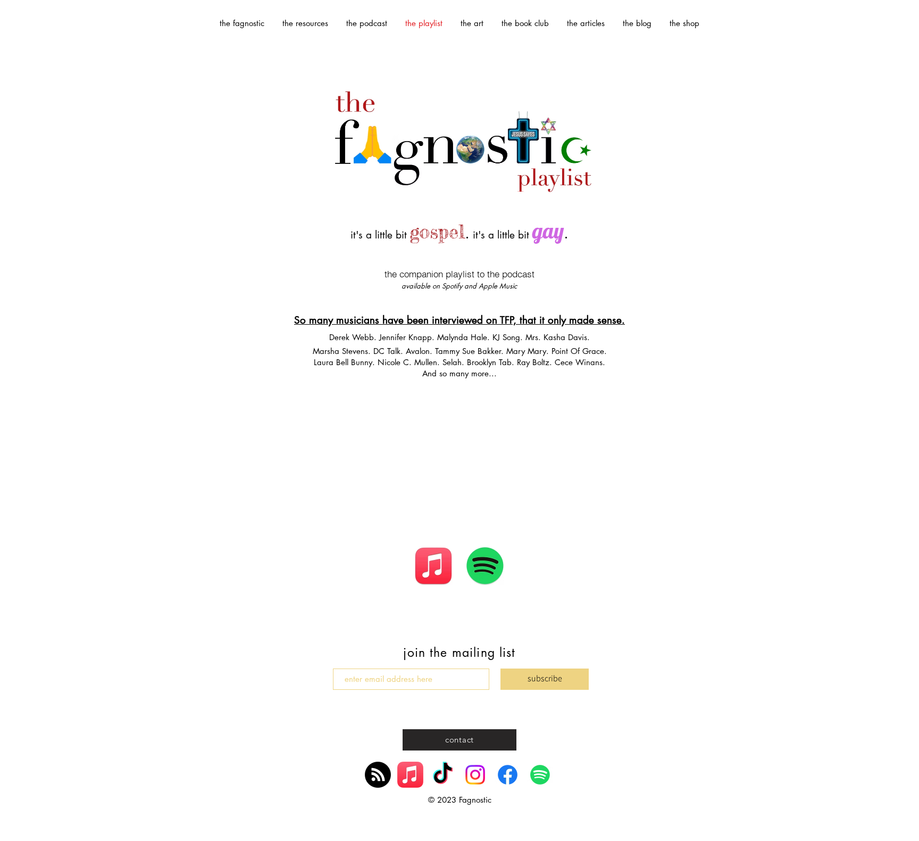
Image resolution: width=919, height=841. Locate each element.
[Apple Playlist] (410, 775)
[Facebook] (508, 775)
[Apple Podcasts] (378, 775)
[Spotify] (540, 775)
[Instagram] (475, 775)
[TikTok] (443, 775)
